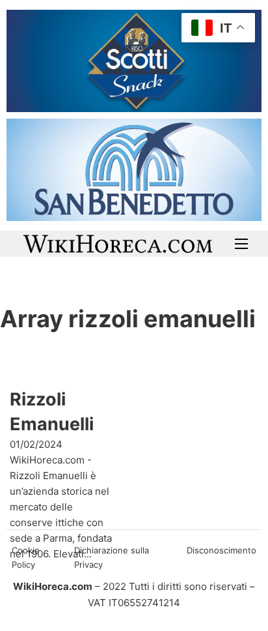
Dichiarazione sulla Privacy (111, 557)
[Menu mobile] (241, 244)
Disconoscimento (221, 550)
